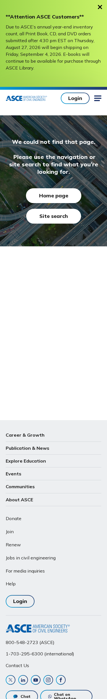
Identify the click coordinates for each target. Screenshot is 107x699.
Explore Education (26, 461)
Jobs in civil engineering (31, 558)
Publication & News (27, 448)
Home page (53, 195)
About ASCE (19, 499)
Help (11, 583)
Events (13, 474)
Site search (53, 216)
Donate (13, 518)
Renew (13, 544)
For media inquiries (25, 571)
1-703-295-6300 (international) (40, 654)
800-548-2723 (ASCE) (30, 642)
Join (10, 531)
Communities (20, 486)
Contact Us (17, 665)
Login (75, 98)
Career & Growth (25, 435)
